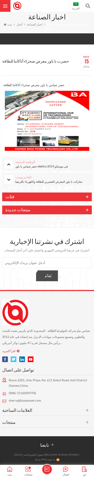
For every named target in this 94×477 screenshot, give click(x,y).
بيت (9, 24)
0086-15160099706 (22, 393)
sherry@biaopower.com (25, 400)
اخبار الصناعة (34, 24)
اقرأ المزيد (9, 351)
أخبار (19, 24)
